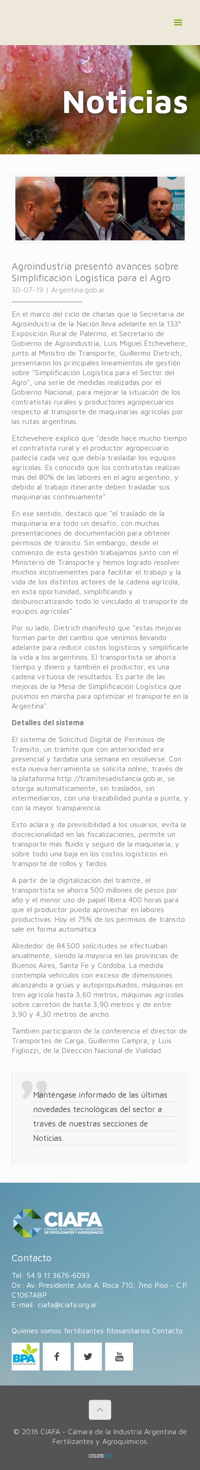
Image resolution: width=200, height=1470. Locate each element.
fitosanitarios (128, 1330)
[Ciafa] (100, 25)
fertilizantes (84, 1330)
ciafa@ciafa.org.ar (67, 1304)
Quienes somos (36, 1330)
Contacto (167, 1330)
